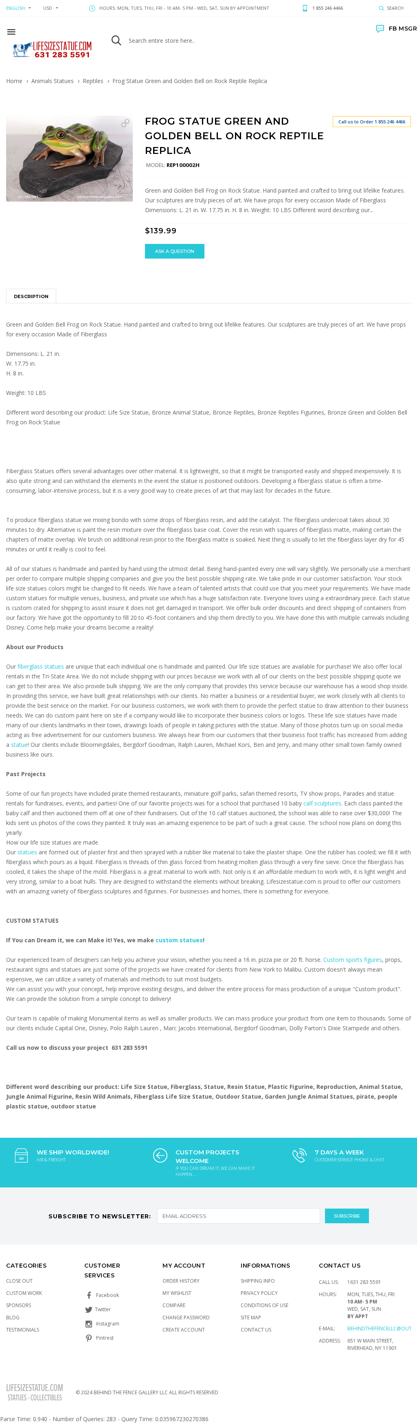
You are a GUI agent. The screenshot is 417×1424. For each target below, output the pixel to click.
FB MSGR (403, 28)
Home (14, 81)
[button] (125, 122)
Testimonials (22, 1329)
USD (47, 8)
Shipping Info (258, 1280)
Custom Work (24, 1293)
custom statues (179, 940)
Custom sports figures (352, 959)
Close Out (19, 1280)
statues (28, 852)
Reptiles (93, 81)
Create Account (183, 1329)
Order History (181, 1280)
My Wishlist (176, 1293)
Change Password (186, 1317)
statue (19, 744)
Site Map (251, 1317)
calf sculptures (322, 803)
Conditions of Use (264, 1305)
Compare (173, 1305)
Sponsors (18, 1305)
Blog (13, 1317)
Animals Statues (52, 81)
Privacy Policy (259, 1293)
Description (31, 296)
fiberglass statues (41, 666)
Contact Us (256, 1329)
